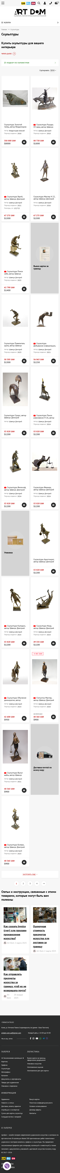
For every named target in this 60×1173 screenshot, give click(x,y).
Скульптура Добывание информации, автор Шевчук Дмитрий (44, 345)
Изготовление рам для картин (38, 1071)
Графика (4, 1065)
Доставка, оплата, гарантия (11, 1106)
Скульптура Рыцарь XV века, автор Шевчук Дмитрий (43, 126)
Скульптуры (5, 1068)
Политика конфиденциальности (41, 1103)
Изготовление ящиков (35, 1067)
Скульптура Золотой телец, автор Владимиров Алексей (15, 126)
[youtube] (37, 1038)
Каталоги (4, 1075)
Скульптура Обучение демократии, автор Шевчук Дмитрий (15, 700)
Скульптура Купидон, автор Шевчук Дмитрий (15, 627)
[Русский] (28, 5)
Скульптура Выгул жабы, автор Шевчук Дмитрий (13, 775)
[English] (33, 5)
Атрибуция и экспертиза (10, 1110)
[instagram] (33, 1038)
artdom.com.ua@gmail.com (11, 1033)
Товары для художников (10, 1082)
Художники (5, 1099)
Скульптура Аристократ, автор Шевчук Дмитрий (43, 560)
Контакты (32, 1113)
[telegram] (44, 1038)
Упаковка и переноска (9, 1086)
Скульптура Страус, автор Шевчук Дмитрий (15, 416)
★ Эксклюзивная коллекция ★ (12, 1058)
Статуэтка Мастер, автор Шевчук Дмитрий (43, 699)
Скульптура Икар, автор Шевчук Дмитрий (43, 627)
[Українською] (23, 5)
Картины (4, 1061)
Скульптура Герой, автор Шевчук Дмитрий (14, 197)
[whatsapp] (40, 1038)
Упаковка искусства (34, 1064)
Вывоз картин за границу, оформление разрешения (36, 1059)
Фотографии (5, 1072)
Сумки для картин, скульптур (11, 1113)
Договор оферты (35, 1110)
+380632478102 (7, 1022)
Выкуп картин (34, 1099)
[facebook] (30, 1038)
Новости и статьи (7, 1103)
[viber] (47, 1038)
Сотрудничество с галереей (11, 1117)
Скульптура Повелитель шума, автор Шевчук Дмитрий (14, 345)
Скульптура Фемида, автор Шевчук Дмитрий (43, 488)
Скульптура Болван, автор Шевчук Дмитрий (14, 845)
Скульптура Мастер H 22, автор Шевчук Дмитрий (44, 197)
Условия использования (38, 1106)
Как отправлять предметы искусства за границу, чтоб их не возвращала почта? (15, 982)
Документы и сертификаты (11, 1079)
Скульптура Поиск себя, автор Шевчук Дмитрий (13, 273)
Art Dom (10, 942)
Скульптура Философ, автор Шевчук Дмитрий (15, 488)
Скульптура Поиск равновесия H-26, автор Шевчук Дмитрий (43, 417)
